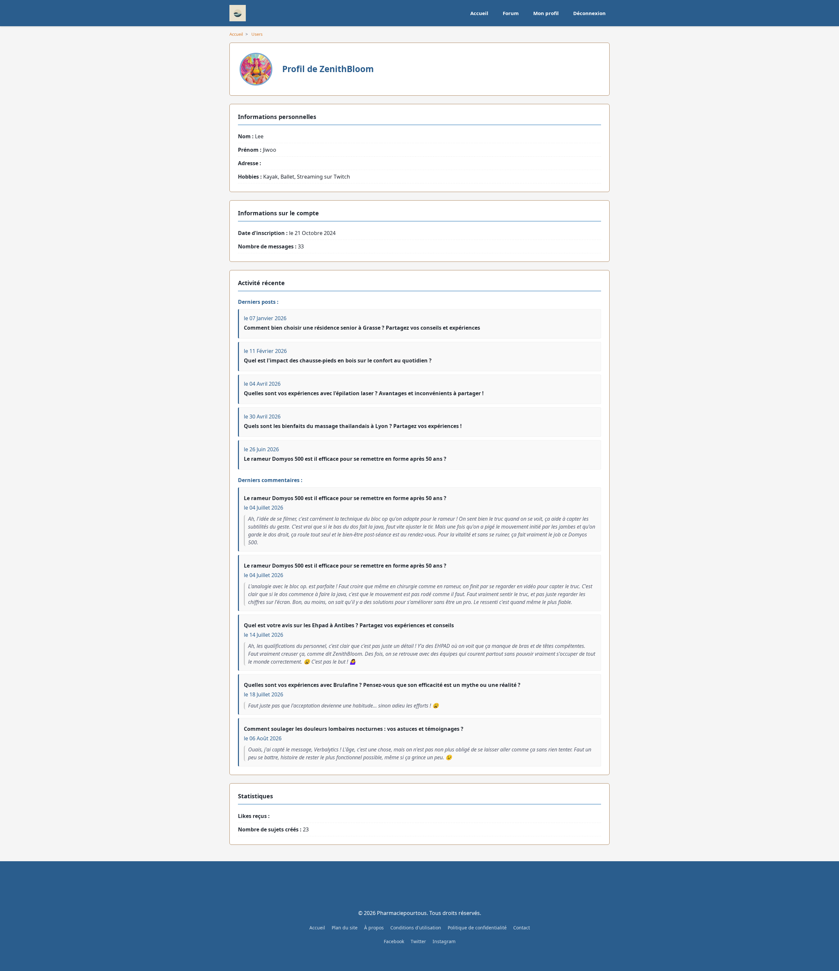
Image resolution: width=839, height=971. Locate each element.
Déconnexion (589, 13)
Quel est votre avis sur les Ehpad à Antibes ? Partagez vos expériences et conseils (349, 625)
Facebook (394, 941)
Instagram (444, 941)
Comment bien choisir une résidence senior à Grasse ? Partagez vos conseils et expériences (362, 327)
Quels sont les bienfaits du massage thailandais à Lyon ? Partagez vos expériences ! (353, 426)
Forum (511, 13)
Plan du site (345, 927)
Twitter (418, 941)
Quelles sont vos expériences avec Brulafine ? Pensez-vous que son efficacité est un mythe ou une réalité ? (382, 685)
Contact (521, 927)
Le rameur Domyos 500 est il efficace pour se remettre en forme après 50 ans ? (345, 458)
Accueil (479, 13)
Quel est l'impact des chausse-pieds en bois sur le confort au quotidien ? (338, 360)
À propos (374, 927)
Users (257, 34)
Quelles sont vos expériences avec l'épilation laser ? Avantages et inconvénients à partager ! (364, 393)
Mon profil (546, 13)
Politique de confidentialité (477, 927)
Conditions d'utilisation (415, 927)
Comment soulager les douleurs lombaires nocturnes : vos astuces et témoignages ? (353, 728)
